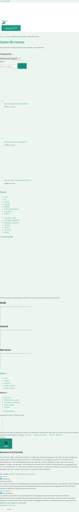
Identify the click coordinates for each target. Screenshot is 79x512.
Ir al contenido (5, 1)
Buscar (2, 61)
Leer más (28, 435)
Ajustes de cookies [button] (40, 435)
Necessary (6, 479)
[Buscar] (22, 66)
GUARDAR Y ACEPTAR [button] (7, 505)
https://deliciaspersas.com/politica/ (23, 474)
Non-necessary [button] (5, 491)
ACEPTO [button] (52, 435)
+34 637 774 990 (6, 237)
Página (3, 373)
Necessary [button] (3, 476)
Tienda (7, 36)
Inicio (1, 36)
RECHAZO (59, 435)
